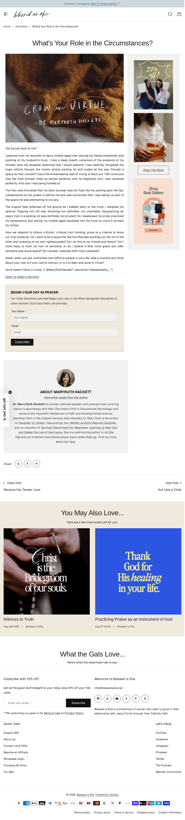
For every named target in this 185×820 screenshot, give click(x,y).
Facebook (159, 739)
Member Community (166, 772)
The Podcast (161, 765)
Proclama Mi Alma (15, 765)
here (72, 442)
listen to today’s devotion (22, 277)
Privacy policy (99, 812)
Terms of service (121, 812)
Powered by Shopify (106, 794)
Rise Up (91, 437)
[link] (18, 463)
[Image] (153, 84)
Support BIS (11, 732)
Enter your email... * (20, 703)
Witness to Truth (19, 619)
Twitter (157, 758)
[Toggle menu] (6, 14)
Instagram (159, 745)
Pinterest (158, 752)
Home (7, 26)
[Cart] (179, 14)
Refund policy (79, 812)
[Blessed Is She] (32, 14)
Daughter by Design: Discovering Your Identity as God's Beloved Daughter (67, 423)
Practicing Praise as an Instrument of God (133, 619)
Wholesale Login (14, 758)
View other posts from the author (66, 398)
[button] (4, 410)
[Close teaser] (10, 392)
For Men (9, 772)
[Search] (170, 14)
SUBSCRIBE (22, 342)
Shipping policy (143, 812)
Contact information (167, 812)
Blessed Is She (84, 794)
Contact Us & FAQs (15, 745)
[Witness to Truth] (47, 571)
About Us (9, 739)
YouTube (158, 732)
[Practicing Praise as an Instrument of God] (138, 571)
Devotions (21, 26)
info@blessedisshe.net (107, 688)
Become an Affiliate (16, 752)
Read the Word (153, 170)
